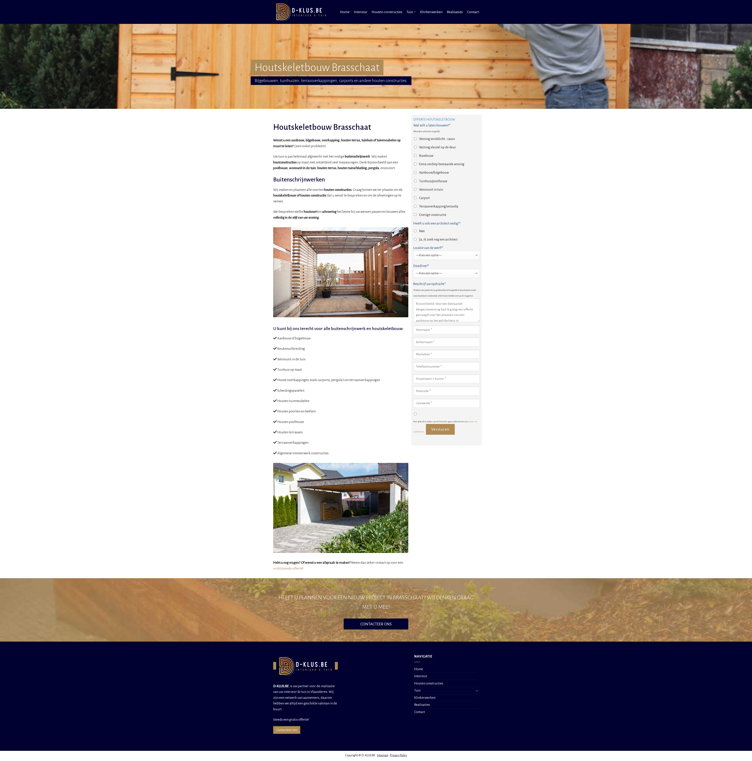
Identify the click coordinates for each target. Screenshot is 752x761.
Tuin (410, 12)
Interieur (360, 12)
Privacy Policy (398, 755)
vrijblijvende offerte (287, 568)
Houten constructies (387, 12)
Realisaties (455, 12)
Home (345, 12)
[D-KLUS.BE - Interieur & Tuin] (302, 12)
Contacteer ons (286, 730)
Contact (473, 12)
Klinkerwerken (431, 12)
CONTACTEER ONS (376, 624)
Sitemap (382, 755)
